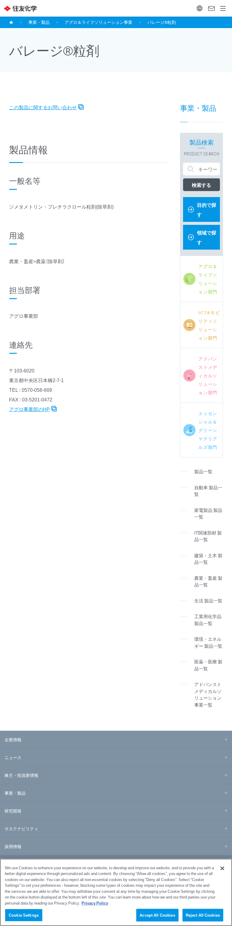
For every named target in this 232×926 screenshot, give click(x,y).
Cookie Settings (24, 915)
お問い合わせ (211, 8)
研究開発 (13, 811)
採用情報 (13, 846)
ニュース (13, 757)
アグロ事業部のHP (29, 409)
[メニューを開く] (223, 8)
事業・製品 (39, 22)
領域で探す (206, 237)
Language (199, 8)
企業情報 (13, 739)
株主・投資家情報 (21, 775)
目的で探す (206, 209)
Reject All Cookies (203, 915)
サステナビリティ (21, 828)
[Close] (222, 868)
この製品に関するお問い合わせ (43, 107)
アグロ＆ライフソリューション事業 (98, 22)
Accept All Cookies (157, 915)
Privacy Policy (95, 903)
